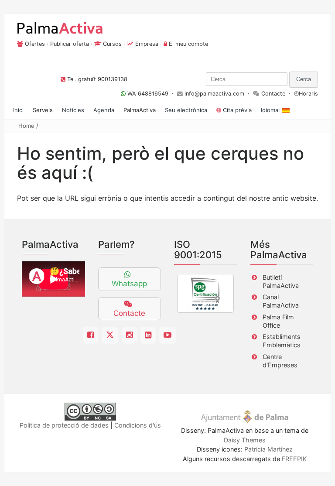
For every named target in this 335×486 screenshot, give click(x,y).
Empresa (146, 44)
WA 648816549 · (151, 93)
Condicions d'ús (137, 425)
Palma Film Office (278, 321)
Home (26, 125)
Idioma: (271, 109)
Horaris (308, 93)
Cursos (112, 44)
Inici (18, 109)
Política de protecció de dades (64, 425)
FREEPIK (294, 458)
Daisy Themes (245, 440)
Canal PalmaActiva (281, 301)
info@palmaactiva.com (214, 93)
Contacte (273, 93)
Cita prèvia (236, 109)
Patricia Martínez (268, 449)
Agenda (103, 109)
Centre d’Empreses (280, 361)
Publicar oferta (69, 44)
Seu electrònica (186, 109)
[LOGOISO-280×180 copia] (205, 294)
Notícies (73, 109)
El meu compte (188, 44)
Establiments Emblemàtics (282, 341)
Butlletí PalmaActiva (281, 281)
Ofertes (35, 44)
